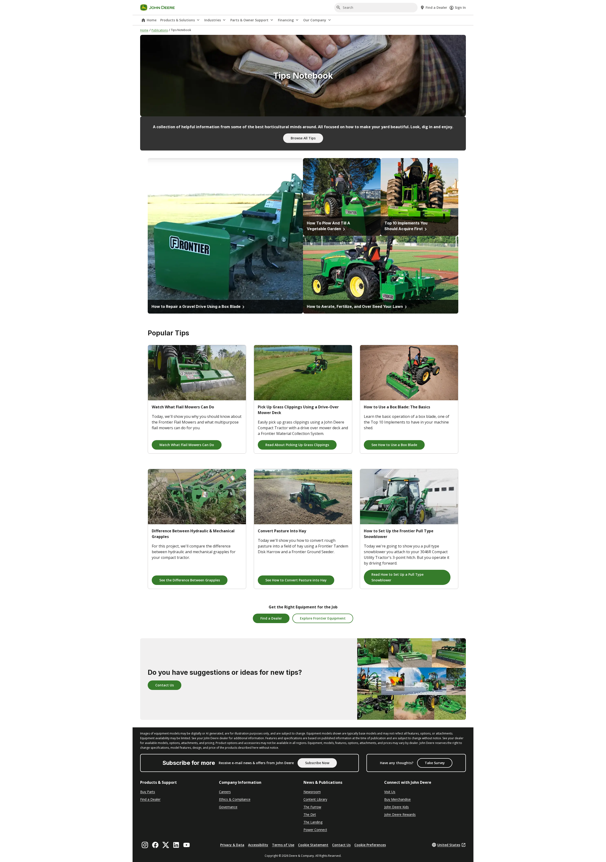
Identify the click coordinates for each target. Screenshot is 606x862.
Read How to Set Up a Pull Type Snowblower (397, 577)
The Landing (312, 822)
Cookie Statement (313, 845)
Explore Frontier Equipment (323, 618)
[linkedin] (176, 845)
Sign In (460, 7)
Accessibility (258, 845)
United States (448, 845)
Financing (286, 20)
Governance (228, 807)
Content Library (315, 799)
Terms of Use (283, 845)
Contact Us (164, 685)
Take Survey (435, 763)
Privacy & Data (232, 845)
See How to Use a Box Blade (394, 444)
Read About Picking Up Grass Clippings (297, 444)
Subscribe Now (317, 763)
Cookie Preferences (370, 845)
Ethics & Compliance (234, 799)
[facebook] (155, 845)
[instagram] (145, 845)
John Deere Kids (396, 807)
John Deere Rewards (400, 814)
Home (151, 20)
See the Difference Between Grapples (189, 580)
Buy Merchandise (397, 799)
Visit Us (389, 791)
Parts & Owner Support (249, 20)
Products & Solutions (177, 20)
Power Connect (315, 829)
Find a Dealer (271, 618)
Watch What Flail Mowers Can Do (186, 444)
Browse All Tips (303, 138)
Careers (225, 791)
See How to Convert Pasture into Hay (296, 580)
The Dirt (309, 814)
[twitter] (165, 845)
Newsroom (312, 791)
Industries (212, 20)
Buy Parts (147, 791)
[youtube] (186, 845)
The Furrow (312, 807)
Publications (160, 30)
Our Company (314, 20)
